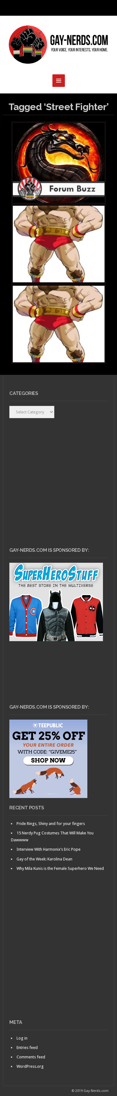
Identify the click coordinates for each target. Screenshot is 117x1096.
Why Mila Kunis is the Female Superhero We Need (60, 868)
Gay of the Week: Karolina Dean (44, 859)
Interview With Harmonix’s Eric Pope (48, 849)
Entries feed (27, 1047)
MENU (58, 8)
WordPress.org (30, 1066)
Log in (22, 1038)
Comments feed (31, 1057)
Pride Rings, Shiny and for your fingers (51, 823)
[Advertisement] (58, 956)
